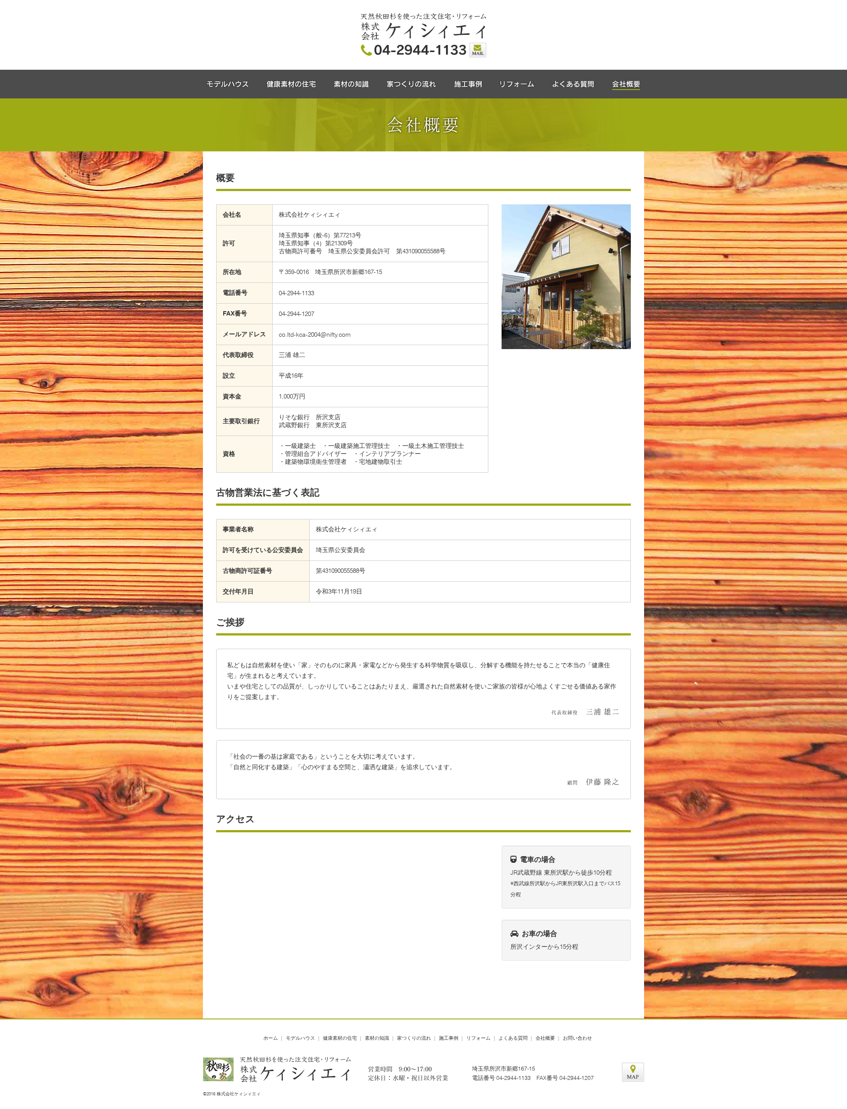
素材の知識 (377, 1038)
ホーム (270, 1038)
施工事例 (448, 1038)
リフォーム (478, 1038)
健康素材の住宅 (340, 1038)
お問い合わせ (577, 1038)
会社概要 (545, 1038)
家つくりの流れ (414, 1038)
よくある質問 (513, 1038)
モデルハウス (300, 1038)
